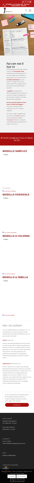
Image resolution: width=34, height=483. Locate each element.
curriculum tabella (9, 315)
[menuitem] (25, 10)
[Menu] (29, 10)
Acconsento (12, 476)
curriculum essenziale (10, 232)
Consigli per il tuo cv (12, 120)
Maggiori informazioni (17, 480)
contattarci (17, 116)
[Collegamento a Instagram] (28, 1)
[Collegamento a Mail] (23, 1)
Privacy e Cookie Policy (9, 455)
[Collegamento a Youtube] (30, 1)
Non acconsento (22, 476)
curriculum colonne (9, 274)
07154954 (9, 4)
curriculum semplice (10, 191)
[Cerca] (25, 10)
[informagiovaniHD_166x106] (14, 10)
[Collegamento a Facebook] (25, 1)
